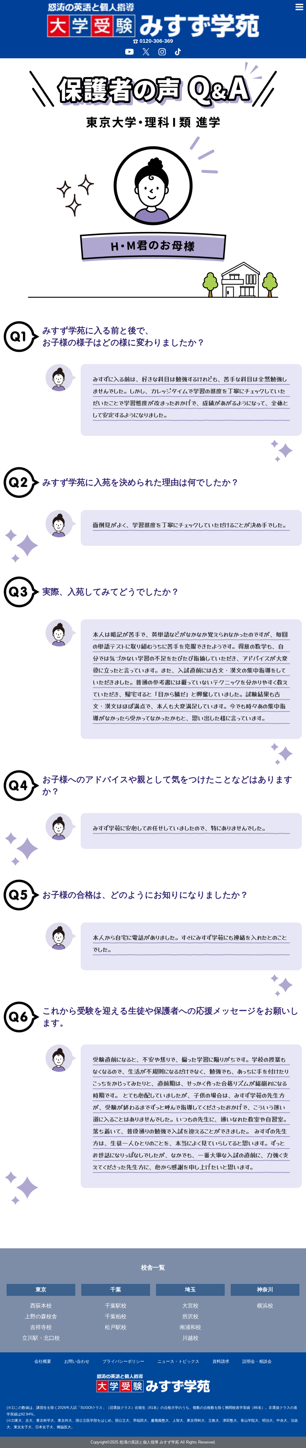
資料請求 (220, 1361)
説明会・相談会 (257, 1361)
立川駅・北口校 (41, 1338)
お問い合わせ (76, 1361)
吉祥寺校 (41, 1327)
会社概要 (42, 1361)
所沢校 (190, 1316)
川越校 (190, 1338)
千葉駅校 (115, 1306)
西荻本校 (41, 1306)
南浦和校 (190, 1327)
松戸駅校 (115, 1327)
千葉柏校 (115, 1316)
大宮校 (190, 1306)
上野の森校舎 (41, 1316)
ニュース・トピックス (178, 1361)
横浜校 (265, 1306)
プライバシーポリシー (123, 1361)
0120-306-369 (156, 41)
